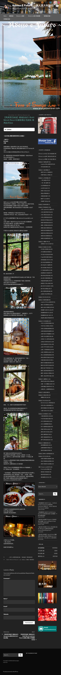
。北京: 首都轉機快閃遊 (45, 424)
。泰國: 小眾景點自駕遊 (45, 225)
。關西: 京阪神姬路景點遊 (46, 370)
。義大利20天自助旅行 (45, 286)
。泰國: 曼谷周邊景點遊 (45, 230)
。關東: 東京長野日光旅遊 (46, 365)
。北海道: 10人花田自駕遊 (46, 339)
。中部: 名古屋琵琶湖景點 (46, 323)
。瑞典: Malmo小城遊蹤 (45, 172)
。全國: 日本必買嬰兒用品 (46, 336)
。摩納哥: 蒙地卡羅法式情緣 (46, 381)
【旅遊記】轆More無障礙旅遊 (45, 453)
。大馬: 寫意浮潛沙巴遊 (45, 212)
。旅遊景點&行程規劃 (45, 272)
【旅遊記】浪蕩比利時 (43, 395)
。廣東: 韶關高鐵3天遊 (45, 434)
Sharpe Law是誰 (20, 16)
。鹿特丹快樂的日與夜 (45, 450)
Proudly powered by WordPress (10, 671)
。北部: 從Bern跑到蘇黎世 (46, 405)
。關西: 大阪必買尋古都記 (46, 375)
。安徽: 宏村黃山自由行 (45, 429)
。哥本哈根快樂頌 (44, 166)
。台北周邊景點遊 (44, 185)
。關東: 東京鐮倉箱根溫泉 (46, 362)
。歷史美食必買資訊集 (45, 275)
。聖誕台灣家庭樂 (44, 193)
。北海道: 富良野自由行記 (46, 341)
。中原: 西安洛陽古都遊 (45, 418)
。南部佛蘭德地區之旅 (45, 445)
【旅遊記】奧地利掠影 (43, 204)
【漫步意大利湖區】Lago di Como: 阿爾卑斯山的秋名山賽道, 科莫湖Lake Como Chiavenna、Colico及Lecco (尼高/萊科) (47, 536)
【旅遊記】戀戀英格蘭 (43, 299)
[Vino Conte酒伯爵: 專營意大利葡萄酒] (47, 587)
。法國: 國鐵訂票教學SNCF (46, 386)
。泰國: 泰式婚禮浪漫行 (45, 238)
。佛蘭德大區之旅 (44, 397)
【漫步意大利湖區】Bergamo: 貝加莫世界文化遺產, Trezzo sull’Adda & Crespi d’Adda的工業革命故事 (47, 521)
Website (6, 614)
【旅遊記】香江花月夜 (43, 456)
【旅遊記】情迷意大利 (43, 247)
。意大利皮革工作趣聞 (45, 265)
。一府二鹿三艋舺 (44, 182)
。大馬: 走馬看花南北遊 (14, 557)
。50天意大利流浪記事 (45, 254)
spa (20, 559)
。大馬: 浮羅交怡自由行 (45, 214)
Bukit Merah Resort (13, 559)
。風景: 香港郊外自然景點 (46, 463)
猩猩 (27, 559)
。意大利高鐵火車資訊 (45, 267)
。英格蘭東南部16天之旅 (45, 312)
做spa (24, 559)
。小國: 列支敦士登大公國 (46, 410)
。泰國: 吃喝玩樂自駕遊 (45, 222)
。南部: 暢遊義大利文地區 (46, 408)
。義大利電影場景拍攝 (45, 291)
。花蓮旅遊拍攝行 (44, 196)
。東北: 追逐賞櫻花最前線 (46, 354)
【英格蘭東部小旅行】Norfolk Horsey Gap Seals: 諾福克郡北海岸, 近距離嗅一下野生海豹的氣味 (47, 513)
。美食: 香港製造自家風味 (46, 461)
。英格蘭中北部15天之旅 (45, 310)
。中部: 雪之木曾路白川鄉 (46, 325)
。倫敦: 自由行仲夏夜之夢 (46, 307)
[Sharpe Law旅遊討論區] (47, 569)
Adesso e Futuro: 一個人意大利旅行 (33, 5)
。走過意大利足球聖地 (45, 294)
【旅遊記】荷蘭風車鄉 (43, 443)
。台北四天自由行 (44, 188)
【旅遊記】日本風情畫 (43, 321)
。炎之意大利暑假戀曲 (45, 278)
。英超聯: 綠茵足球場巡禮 (46, 317)
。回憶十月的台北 (44, 190)
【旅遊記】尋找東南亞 (27, 557)
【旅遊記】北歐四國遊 (43, 170)
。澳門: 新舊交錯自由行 (45, 439)
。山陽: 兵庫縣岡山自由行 (46, 352)
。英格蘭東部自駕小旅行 (45, 315)
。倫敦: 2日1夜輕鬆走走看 (46, 304)
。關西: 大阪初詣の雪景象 (46, 373)
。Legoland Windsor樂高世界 (47, 302)
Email (6, 606)
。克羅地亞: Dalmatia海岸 (46, 243)
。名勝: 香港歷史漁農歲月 (46, 458)
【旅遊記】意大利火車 (43, 297)
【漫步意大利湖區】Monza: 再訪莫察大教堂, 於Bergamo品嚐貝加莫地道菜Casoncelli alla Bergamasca (47, 528)
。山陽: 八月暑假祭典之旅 (46, 349)
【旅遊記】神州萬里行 (43, 413)
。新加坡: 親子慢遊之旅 (45, 220)
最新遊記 (11, 16)
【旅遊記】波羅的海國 (43, 392)
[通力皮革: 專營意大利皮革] (47, 603)
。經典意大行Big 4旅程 (45, 283)
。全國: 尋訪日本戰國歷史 (46, 333)
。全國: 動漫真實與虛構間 (46, 331)
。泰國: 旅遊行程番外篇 (45, 227)
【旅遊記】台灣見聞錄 (43, 178)
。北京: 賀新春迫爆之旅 (45, 421)
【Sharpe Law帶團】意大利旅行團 (46, 159)
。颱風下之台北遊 (44, 198)
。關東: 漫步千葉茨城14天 (46, 368)
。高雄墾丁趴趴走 (44, 201)
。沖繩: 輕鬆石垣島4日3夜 (46, 360)
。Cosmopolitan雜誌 (45, 469)
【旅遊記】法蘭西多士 (43, 379)
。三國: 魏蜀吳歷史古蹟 (45, 416)
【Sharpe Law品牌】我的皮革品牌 (46, 156)
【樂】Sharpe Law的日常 (44, 467)
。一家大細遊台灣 (44, 180)
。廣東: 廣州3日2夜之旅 (45, 431)
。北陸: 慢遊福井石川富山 (46, 344)
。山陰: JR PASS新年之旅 (46, 346)
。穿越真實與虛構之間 (45, 280)
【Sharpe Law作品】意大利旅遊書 (46, 153)
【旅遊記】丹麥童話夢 (43, 162)
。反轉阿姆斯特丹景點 (45, 447)
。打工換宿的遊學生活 (45, 270)
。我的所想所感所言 (44, 474)
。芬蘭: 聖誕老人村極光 (45, 174)
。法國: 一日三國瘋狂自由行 (46, 383)
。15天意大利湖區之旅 (45, 249)
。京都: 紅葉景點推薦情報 (46, 328)
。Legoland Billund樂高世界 (46, 164)
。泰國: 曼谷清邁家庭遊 (45, 235)
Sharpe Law (26, 115)
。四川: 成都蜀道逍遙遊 (45, 426)
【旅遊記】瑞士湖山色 (43, 400)
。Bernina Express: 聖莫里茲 (46, 402)
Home (5, 16)
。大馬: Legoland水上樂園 (46, 209)
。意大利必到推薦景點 (45, 262)
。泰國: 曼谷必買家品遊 (45, 233)
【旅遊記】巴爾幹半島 (43, 241)
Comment (7, 578)
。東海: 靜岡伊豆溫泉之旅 (46, 357)
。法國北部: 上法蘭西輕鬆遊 (46, 389)
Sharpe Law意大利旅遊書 (34, 16)
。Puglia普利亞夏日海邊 (45, 257)
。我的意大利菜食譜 (44, 471)
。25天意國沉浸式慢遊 (45, 251)
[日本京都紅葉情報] (47, 620)
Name (6, 598)
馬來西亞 (32, 559)
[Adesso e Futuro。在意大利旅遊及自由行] (47, 144)
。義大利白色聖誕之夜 (45, 288)
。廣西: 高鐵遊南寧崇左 (45, 437)
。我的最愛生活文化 (44, 477)
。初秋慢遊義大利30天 (45, 259)
